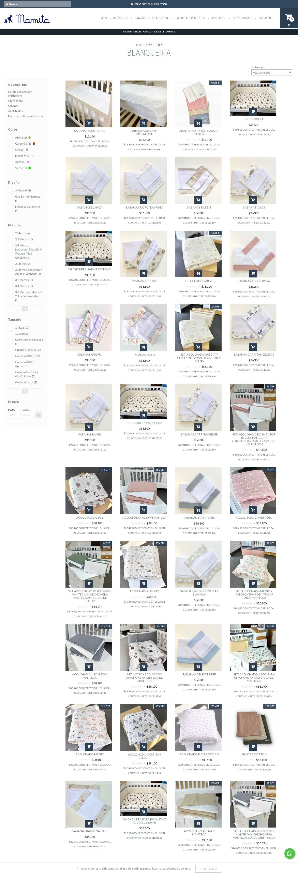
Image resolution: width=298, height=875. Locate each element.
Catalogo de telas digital (151, 18)
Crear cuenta (142, 4)
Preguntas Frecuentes (189, 18)
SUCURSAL (264, 18)
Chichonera (15, 100)
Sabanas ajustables (89, 130)
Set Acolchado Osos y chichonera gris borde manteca (144, 678)
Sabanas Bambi (89, 434)
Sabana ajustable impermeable (144, 132)
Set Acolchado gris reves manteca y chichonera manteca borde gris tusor (254, 834)
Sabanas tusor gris (199, 517)
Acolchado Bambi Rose (254, 517)
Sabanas (13, 105)
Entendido (208, 868)
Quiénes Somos (242, 18)
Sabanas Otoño (89, 354)
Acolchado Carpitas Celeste (144, 756)
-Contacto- (218, 18)
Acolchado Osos (89, 517)
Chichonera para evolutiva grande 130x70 (144, 821)
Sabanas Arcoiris (144, 281)
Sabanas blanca (89, 207)
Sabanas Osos (254, 207)
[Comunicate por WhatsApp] (289, 853)
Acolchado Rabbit (199, 281)
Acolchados (15, 111)
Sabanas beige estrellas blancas (199, 592)
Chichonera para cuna (144, 423)
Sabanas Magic (144, 355)
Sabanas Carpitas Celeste (254, 354)
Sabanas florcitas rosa (144, 207)
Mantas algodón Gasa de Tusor (199, 132)
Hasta (25, 409)
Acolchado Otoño (144, 591)
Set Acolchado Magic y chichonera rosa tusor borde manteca (254, 594)
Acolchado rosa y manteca (144, 517)
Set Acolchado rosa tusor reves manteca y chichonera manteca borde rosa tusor (254, 439)
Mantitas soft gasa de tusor (25, 116)
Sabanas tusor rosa (254, 281)
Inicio (103, 18)
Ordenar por (258, 67)
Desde (11, 409)
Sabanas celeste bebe (199, 674)
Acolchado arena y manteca (199, 832)
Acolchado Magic (89, 754)
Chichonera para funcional (90, 269)
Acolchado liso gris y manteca (89, 676)
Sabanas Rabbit (199, 207)
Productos (120, 18)
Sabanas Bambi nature (89, 831)
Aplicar (38, 415)
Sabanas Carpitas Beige (199, 434)
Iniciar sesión (159, 4)
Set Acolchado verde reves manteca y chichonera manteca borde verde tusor (89, 596)
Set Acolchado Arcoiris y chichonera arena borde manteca (254, 678)
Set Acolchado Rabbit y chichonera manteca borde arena (199, 358)
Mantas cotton (254, 754)
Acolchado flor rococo (199, 754)
